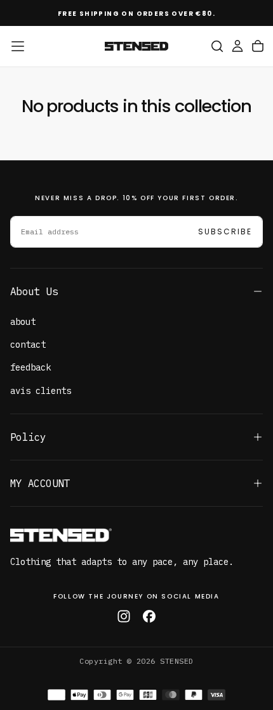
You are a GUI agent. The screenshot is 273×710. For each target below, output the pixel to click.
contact (28, 344)
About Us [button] (34, 291)
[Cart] (257, 46)
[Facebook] (149, 616)
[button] (17, 46)
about (23, 321)
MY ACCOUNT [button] (40, 483)
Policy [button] (28, 437)
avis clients (40, 390)
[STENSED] (61, 535)
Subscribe (225, 231)
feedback (30, 367)
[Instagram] (123, 616)
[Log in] (237, 46)
